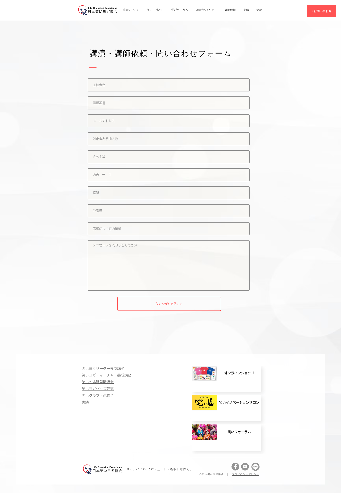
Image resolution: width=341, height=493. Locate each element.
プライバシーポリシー (245, 474)
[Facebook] (235, 466)
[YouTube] (245, 466)
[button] (246, 10)
